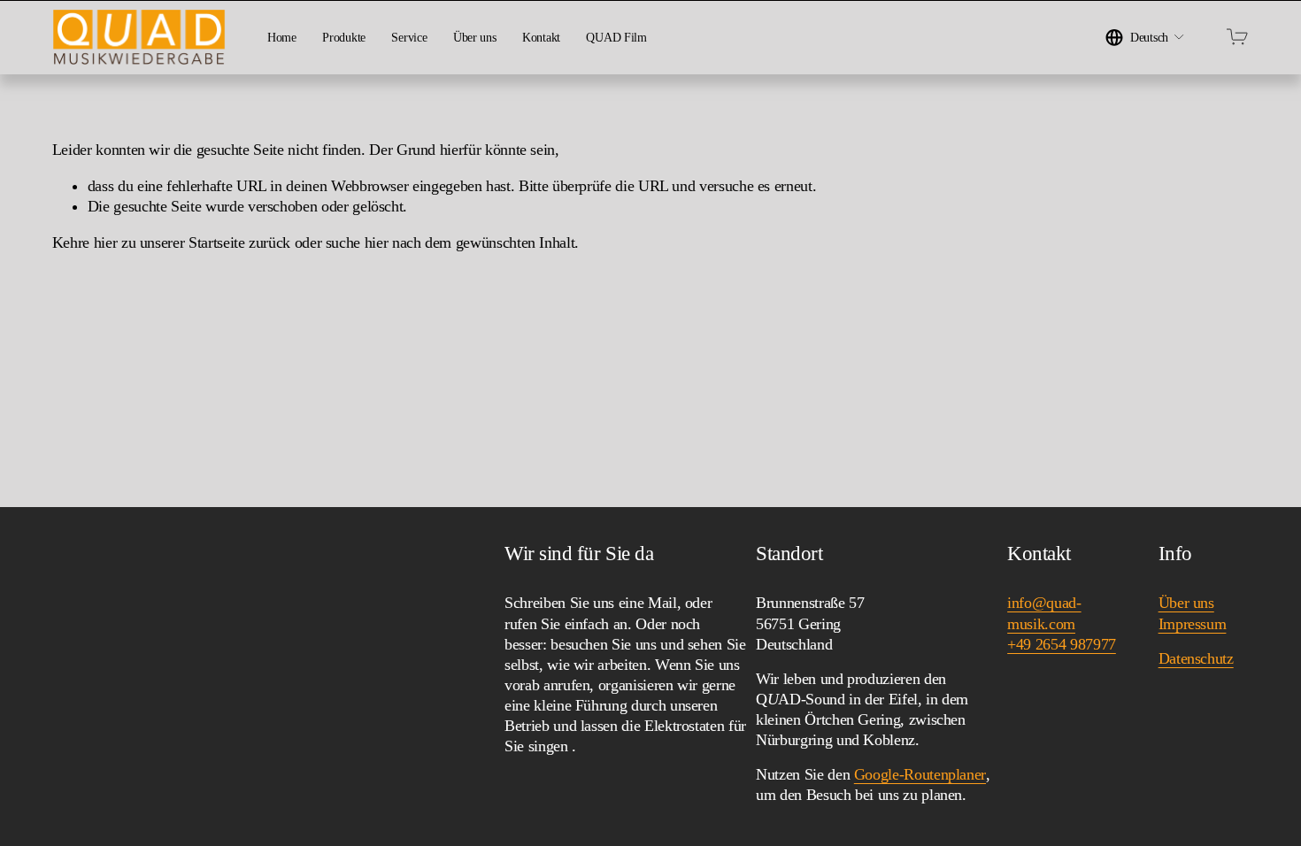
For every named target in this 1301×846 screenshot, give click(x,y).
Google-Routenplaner (920, 774)
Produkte (344, 37)
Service (409, 37)
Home (281, 37)
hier (106, 242)
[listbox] (1145, 37)
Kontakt (541, 37)
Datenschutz (1196, 658)
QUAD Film (616, 37)
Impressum (1193, 624)
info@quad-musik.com (1044, 613)
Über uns (475, 37)
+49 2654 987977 (1061, 644)
